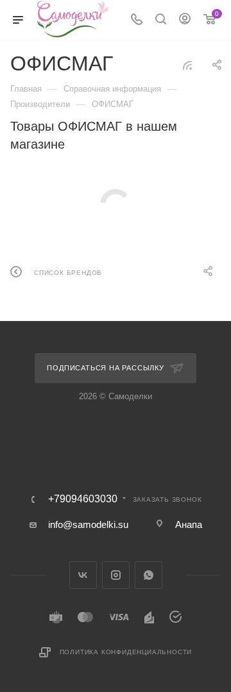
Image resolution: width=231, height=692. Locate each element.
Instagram (116, 575)
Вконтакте (83, 575)
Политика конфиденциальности (126, 651)
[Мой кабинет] (185, 20)
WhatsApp (148, 575)
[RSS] (187, 65)
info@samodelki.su (88, 524)
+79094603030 (82, 499)
